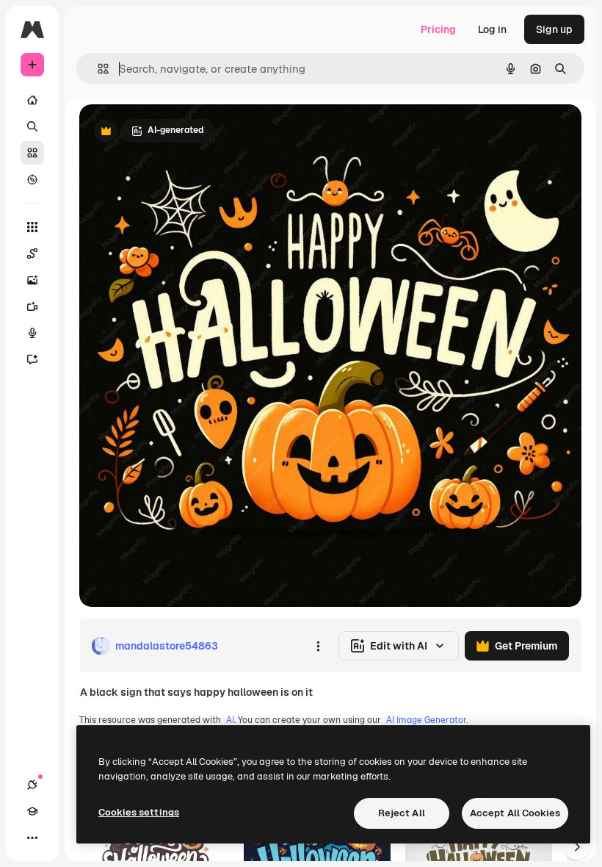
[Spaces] (32, 253)
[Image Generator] (32, 280)
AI (230, 720)
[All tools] (32, 227)
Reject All (401, 813)
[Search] (32, 126)
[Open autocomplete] (97, 68)
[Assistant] (32, 359)
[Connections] (32, 784)
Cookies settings (138, 812)
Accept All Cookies (515, 813)
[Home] (32, 100)
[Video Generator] (32, 306)
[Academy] (32, 811)
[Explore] (32, 179)
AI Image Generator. (427, 720)
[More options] (318, 646)
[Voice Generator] (32, 333)
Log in (492, 29)
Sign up (554, 29)
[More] (32, 837)
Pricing (438, 29)
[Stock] (32, 153)
